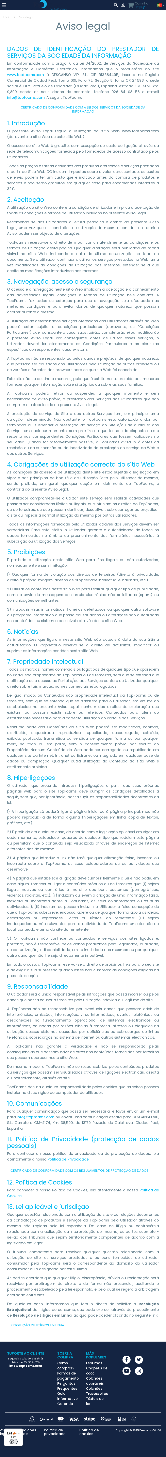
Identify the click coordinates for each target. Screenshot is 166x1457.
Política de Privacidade (68, 1159)
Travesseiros (97, 1393)
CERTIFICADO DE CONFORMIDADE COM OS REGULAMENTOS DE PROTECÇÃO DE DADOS (79, 1170)
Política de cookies (89, 1432)
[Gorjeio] (139, 1360)
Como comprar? (65, 1366)
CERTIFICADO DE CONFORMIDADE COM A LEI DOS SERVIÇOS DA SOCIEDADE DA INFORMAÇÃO (83, 109)
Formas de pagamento (68, 1376)
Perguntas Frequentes (67, 1386)
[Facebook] (126, 1360)
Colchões (94, 1388)
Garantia (65, 1403)
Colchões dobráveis (95, 1381)
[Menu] (20, 1431)
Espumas (94, 1363)
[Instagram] (139, 1371)
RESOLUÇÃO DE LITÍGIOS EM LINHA (37, 1325)
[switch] (14, 1441)
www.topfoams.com (25, 74)
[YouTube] (126, 1371)
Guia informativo (67, 1396)
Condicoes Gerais (26, 1432)
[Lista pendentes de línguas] (160, 5)
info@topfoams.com (26, 97)
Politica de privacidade (55, 1432)
